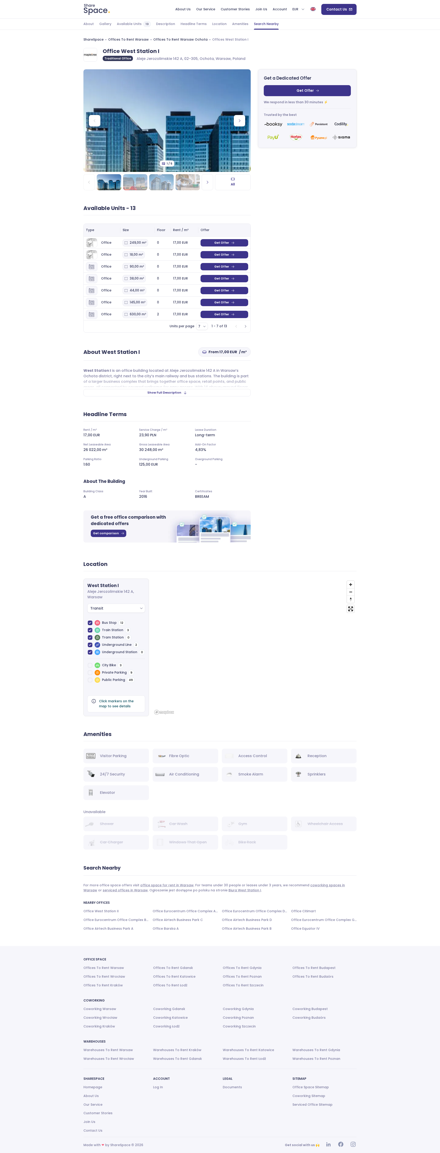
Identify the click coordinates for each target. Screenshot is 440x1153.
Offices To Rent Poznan (242, 976)
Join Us (89, 1121)
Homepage (92, 1087)
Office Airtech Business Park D (247, 920)
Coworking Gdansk (169, 1009)
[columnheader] (102, 230)
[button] (298, 9)
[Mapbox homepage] (164, 712)
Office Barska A (166, 928)
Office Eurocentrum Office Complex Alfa (185, 911)
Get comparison (106, 533)
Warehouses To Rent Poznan (316, 1058)
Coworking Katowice (170, 1017)
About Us (91, 1096)
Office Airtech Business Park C (178, 920)
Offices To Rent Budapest (314, 967)
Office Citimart (303, 911)
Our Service (92, 1104)
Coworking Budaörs (309, 1017)
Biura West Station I (244, 890)
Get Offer (305, 90)
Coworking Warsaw (99, 1009)
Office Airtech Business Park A (108, 928)
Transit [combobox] (96, 608)
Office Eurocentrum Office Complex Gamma (324, 920)
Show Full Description (164, 392)
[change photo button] (239, 120)
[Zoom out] (350, 592)
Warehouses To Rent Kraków (177, 1050)
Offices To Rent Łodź (170, 985)
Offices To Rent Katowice (174, 976)
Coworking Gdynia (238, 1009)
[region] (255, 647)
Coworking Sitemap (308, 1096)
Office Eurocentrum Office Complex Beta (116, 920)
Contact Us (336, 9)
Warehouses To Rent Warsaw (108, 1050)
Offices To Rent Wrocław (104, 976)
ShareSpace (93, 39)
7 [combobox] (199, 326)
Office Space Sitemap (310, 1087)
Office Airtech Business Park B (247, 928)
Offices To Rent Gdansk (173, 967)
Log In (158, 1087)
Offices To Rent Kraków (103, 985)
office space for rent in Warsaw (167, 885)
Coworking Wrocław (100, 1017)
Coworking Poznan (238, 1017)
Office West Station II (101, 911)
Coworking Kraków (99, 1026)
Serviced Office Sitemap (312, 1104)
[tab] (88, 24)
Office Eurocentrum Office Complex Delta (254, 911)
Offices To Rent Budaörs (312, 976)
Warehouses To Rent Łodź (244, 1058)
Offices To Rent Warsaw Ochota (180, 39)
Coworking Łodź (166, 1026)
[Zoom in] (350, 584)
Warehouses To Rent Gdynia (316, 1050)
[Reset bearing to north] (350, 599)
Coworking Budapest (310, 1009)
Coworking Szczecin (239, 1026)
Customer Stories (98, 1113)
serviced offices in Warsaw (125, 890)
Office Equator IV (305, 928)
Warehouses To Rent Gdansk (177, 1058)
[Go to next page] (245, 326)
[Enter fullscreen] (350, 609)
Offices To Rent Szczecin (243, 985)
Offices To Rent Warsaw (128, 39)
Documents (232, 1087)
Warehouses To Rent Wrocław (108, 1058)
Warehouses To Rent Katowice (248, 1050)
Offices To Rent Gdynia (242, 967)
